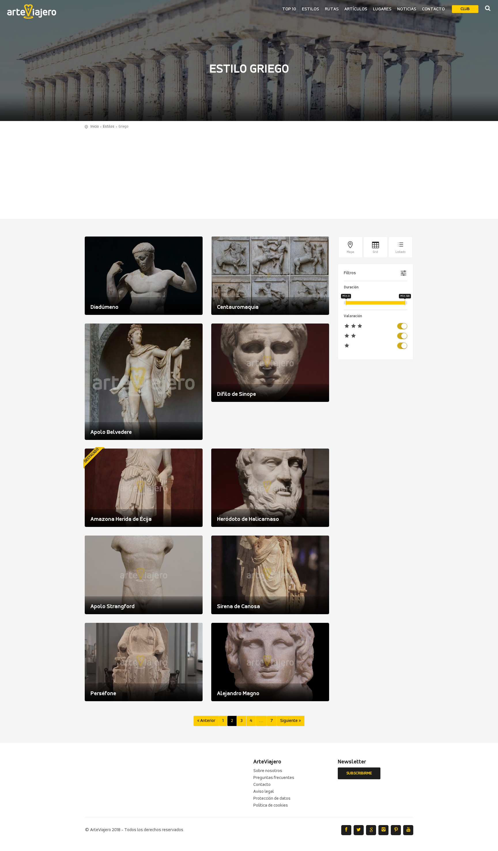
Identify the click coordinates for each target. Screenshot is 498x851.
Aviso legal (263, 791)
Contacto (433, 9)
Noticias (406, 9)
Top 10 (289, 9)
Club (465, 9)
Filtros (350, 273)
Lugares (382, 9)
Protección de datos (271, 798)
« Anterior (206, 720)
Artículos (355, 9)
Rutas (332, 9)
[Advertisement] (249, 173)
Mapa (350, 252)
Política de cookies (270, 805)
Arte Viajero (31, 11)
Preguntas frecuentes (273, 778)
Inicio (94, 126)
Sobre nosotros (267, 771)
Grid (375, 252)
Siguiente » (290, 720)
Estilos (310, 9)
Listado (400, 252)
